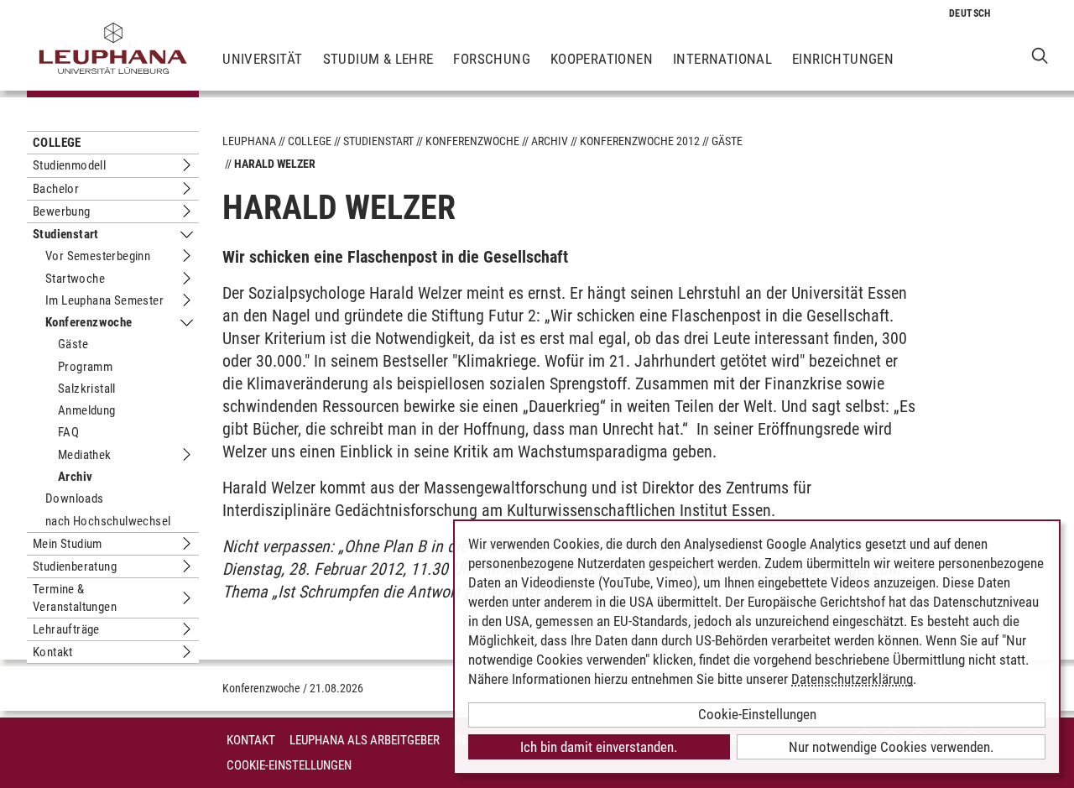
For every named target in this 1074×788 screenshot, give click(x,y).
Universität (262, 58)
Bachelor (56, 188)
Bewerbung (62, 211)
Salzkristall (87, 388)
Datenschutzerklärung (852, 679)
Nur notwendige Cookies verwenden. (891, 746)
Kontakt (53, 652)
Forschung (491, 58)
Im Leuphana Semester (104, 300)
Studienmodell (69, 165)
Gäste (73, 344)
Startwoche (75, 278)
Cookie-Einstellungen (289, 765)
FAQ (68, 432)
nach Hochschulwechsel (107, 521)
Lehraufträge (66, 629)
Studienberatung (75, 566)
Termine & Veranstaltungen (75, 597)
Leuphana (249, 141)
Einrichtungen (843, 58)
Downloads (74, 498)
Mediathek (85, 454)
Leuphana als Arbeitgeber (364, 740)
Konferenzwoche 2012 (640, 141)
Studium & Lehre (378, 58)
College (57, 142)
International (722, 58)
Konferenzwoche (89, 322)
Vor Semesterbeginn (97, 256)
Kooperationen (601, 58)
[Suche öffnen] (1040, 55)
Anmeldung (87, 410)
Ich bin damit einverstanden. (598, 746)
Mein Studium (67, 543)
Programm (85, 366)
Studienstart (66, 234)
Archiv (75, 476)
